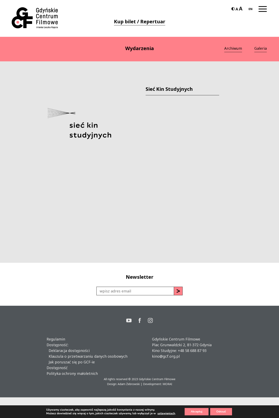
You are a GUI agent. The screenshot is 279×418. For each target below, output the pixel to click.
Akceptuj (196, 412)
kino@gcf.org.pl (166, 356)
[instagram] (150, 321)
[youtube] (132, 321)
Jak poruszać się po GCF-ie (71, 362)
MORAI (167, 384)
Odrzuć (221, 412)
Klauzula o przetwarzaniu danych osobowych (87, 356)
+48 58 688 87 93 (192, 350)
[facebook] (143, 321)
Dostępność (57, 367)
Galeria (260, 48)
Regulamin (56, 339)
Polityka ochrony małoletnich (72, 373)
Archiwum (233, 48)
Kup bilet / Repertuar (139, 21)
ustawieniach (166, 413)
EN (250, 9)
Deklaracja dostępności (68, 350)
